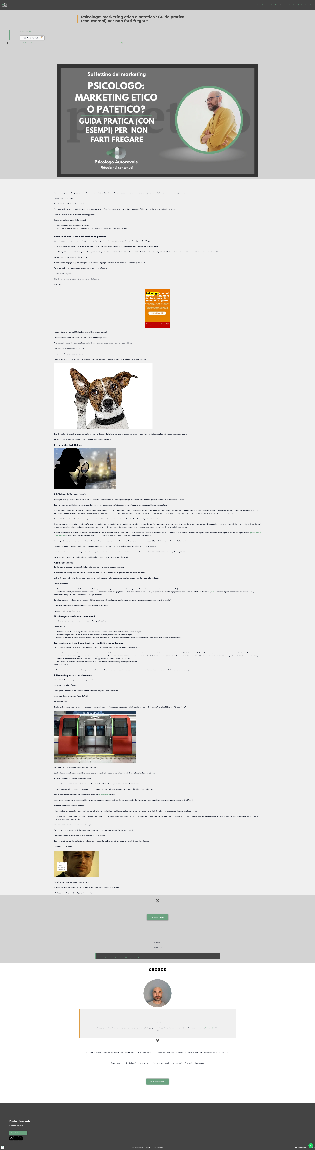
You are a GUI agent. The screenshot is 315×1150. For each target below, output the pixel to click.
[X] (153, 969)
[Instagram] (20, 1138)
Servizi (294, 4)
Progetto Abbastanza (303, 4)
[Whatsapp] (159, 969)
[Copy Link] (165, 969)
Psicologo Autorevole (19, 1121)
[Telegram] (162, 969)
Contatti (312, 4)
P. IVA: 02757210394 (158, 1147)
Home (258, 4)
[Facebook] (150, 969)
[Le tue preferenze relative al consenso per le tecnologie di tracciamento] (2, 1147)
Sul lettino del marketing (267, 4)
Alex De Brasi (26, 31)
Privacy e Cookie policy (137, 1147)
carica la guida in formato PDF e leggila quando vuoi (124, 958)
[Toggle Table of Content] (41, 37)
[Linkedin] (156, 969)
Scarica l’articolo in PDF (25, 43)
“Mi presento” (209, 1028)
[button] (310, 1145)
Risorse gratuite (287, 4)
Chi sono (277, 4)
